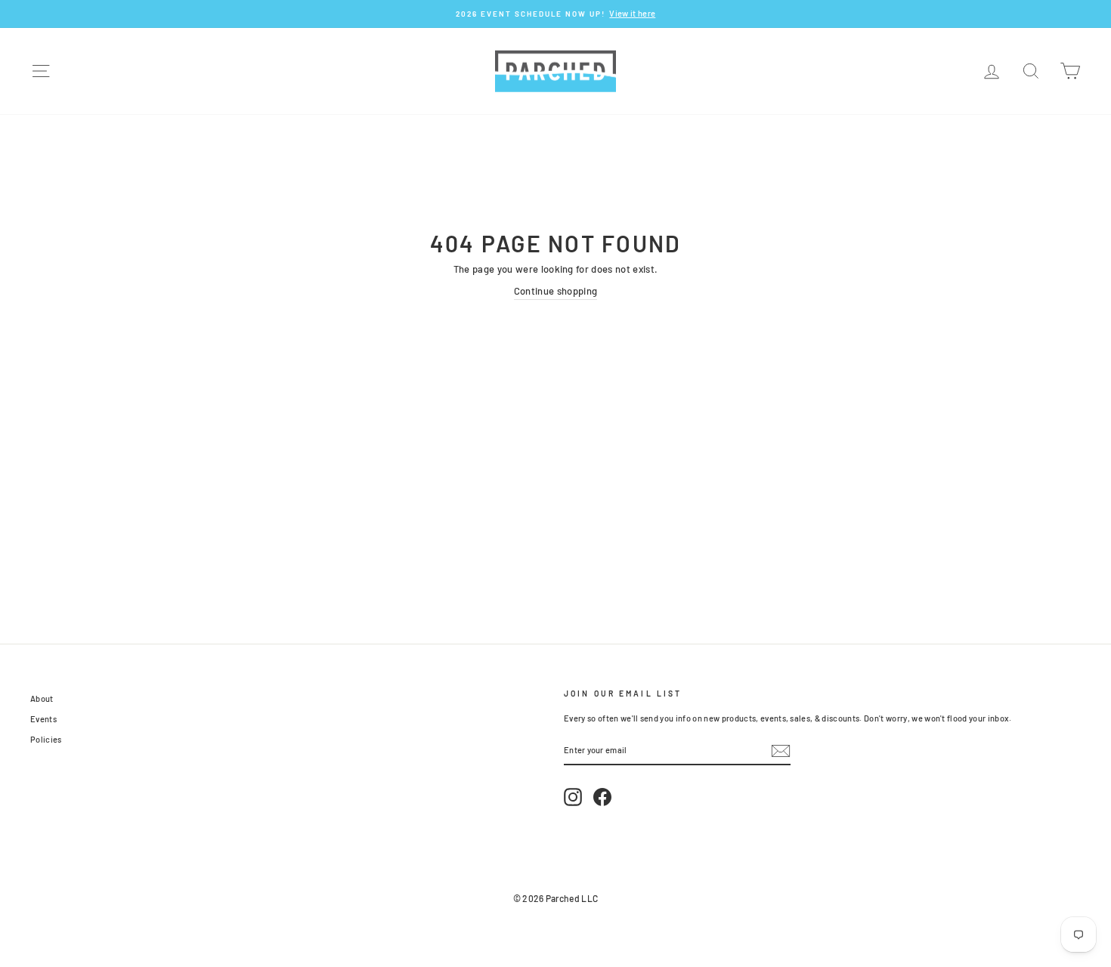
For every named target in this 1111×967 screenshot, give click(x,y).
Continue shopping (556, 291)
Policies (46, 739)
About (42, 698)
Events (43, 719)
